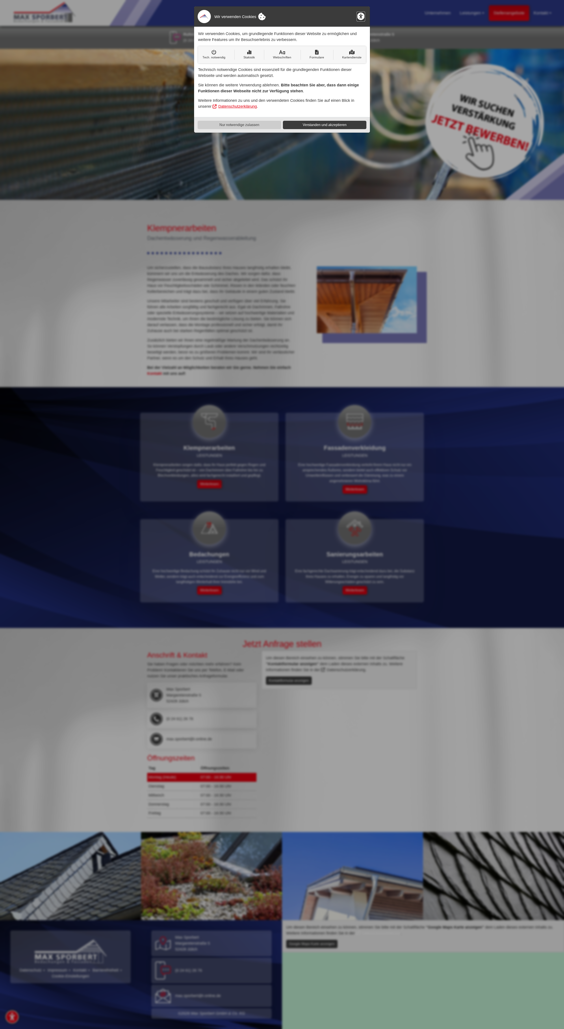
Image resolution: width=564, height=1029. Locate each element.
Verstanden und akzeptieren (325, 125)
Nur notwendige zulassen (239, 125)
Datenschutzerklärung (237, 106)
